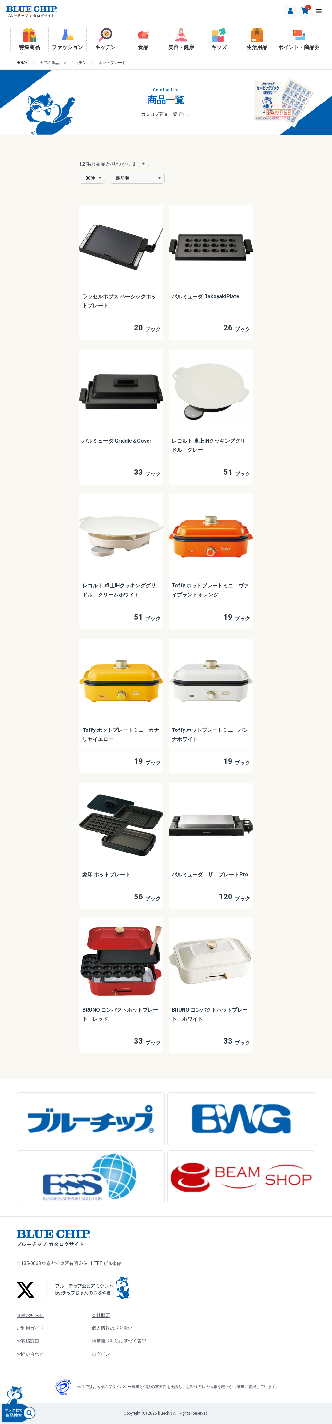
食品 (143, 47)
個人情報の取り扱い (112, 1328)
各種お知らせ (30, 1315)
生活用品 (257, 47)
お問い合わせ (30, 1353)
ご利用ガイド (30, 1328)
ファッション (67, 47)
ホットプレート (112, 62)
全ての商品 (49, 62)
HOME (22, 62)
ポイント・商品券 (299, 47)
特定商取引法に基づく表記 (119, 1341)
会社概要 (101, 1315)
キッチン (105, 47)
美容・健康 (181, 47)
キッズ (219, 47)
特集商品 (29, 47)
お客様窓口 (28, 1341)
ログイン (101, 1353)
